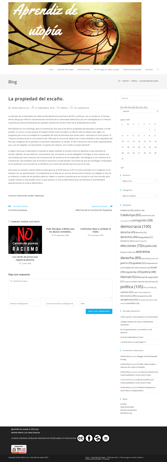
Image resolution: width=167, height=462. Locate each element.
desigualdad (145, 237)
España (150, 246)
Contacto (106, 459)
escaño (31, 196)
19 (134, 147)
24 (123, 153)
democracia (135, 226)
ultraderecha (129, 299)
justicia (149, 272)
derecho (141, 232)
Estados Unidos (128, 252)
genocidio (153, 258)
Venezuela (143, 300)
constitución (22, 196)
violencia (152, 300)
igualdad (139, 263)
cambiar (139, 210)
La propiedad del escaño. (149, 81)
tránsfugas (39, 196)
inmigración (131, 267)
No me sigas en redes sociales (132, 457)
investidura (144, 267)
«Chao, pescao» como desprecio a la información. (139, 317)
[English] (122, 107)
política (131, 286)
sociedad (146, 292)
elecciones (131, 245)
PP (146, 287)
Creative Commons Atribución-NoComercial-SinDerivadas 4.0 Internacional (44, 438)
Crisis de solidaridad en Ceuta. (132, 337)
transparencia (144, 296)
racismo (126, 292)
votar (123, 303)
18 (128, 147)
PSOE (152, 287)
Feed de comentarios (128, 410)
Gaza (144, 258)
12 (134, 141)
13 (139, 141)
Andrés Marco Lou (20, 108)
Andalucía (126, 210)
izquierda (133, 272)
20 (139, 147)
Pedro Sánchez (140, 281)
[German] (130, 107)
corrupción (142, 220)
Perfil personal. (112, 457)
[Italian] (134, 107)
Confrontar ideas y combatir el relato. (95, 230)
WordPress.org (126, 413)
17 (123, 147)
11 (128, 141)
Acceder (123, 404)
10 (123, 141)
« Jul (121, 167)
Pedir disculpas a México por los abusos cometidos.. (60, 230)
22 (150, 147)
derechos (129, 237)
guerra (126, 263)
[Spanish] (146, 107)
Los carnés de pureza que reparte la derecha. (25, 258)
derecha (127, 232)
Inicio (87, 457)
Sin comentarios (81, 108)
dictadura (126, 241)
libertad (128, 277)
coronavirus (125, 221)
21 (144, 147)
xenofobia (133, 303)
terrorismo (127, 295)
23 (155, 147)
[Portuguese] (138, 107)
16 (155, 141)
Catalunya (130, 215)
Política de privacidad (93, 459)
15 (150, 141)
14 (144, 141)
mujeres (128, 282)
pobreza (153, 281)
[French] (126, 107)
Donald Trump (140, 241)
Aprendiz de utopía (19, 429)
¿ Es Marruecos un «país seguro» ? (133, 342)
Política (64, 108)
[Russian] (142, 107)
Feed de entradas (127, 407)
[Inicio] (119, 81)
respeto (137, 292)
